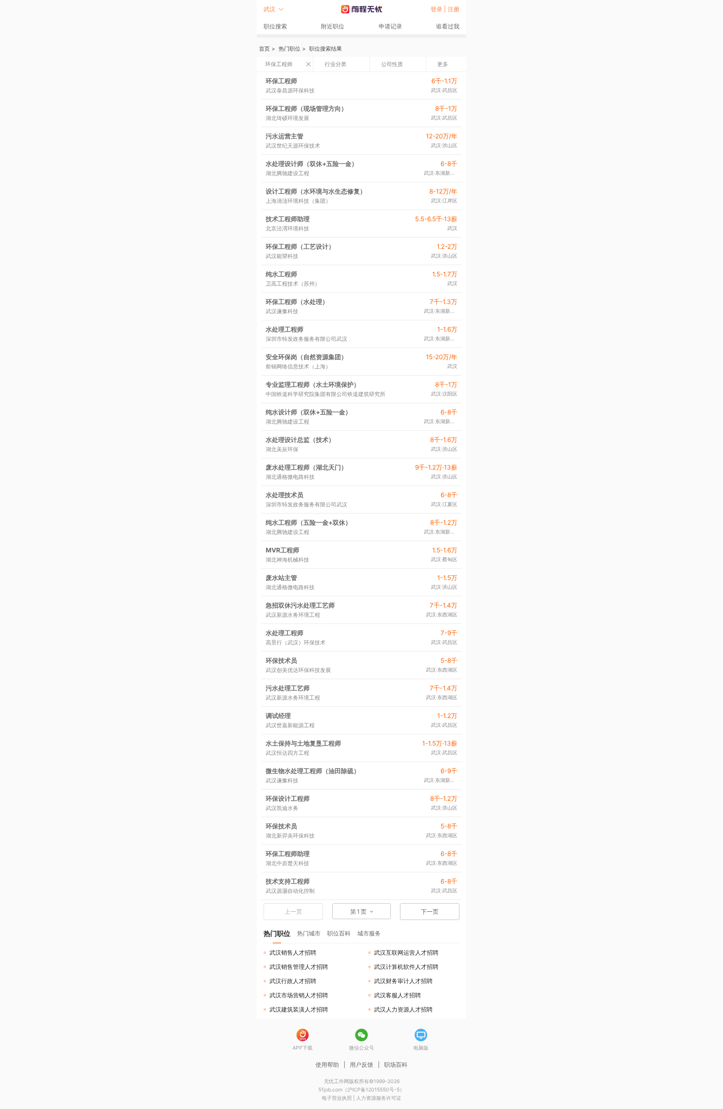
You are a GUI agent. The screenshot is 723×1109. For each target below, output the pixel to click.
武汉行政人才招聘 (292, 980)
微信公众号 (361, 1048)
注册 (453, 9)
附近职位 (332, 26)
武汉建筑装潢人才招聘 (298, 1009)
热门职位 (289, 48)
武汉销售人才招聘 (292, 952)
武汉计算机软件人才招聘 (406, 966)
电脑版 (420, 1048)
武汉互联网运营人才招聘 (406, 952)
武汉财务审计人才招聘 (403, 980)
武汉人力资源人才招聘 (403, 1009)
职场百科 (396, 1064)
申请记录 (390, 26)
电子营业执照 (337, 1098)
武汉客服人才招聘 (397, 995)
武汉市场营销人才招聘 (298, 995)
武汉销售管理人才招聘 (298, 966)
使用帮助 (327, 1064)
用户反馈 (361, 1064)
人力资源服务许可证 (378, 1098)
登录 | (439, 9)
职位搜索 (275, 26)
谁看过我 (447, 26)
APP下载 (302, 1048)
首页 (264, 48)
